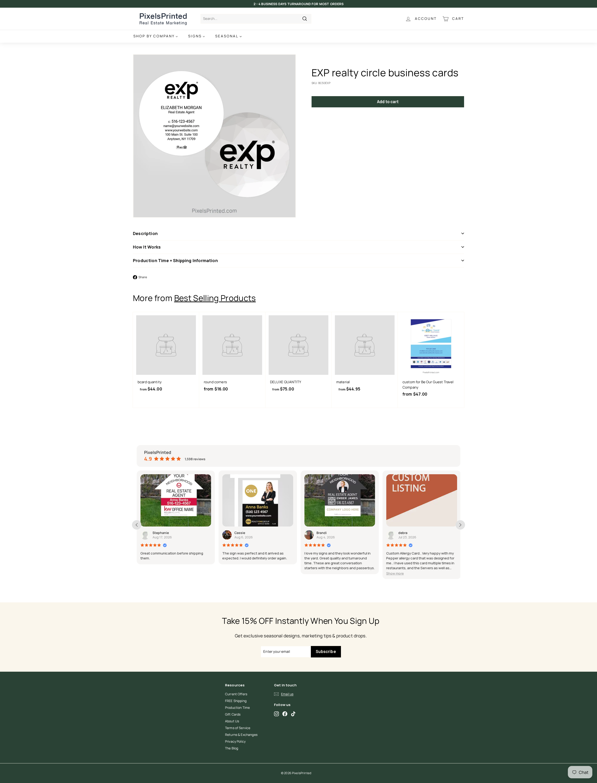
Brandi (321, 533)
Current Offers (236, 694)
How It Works (147, 247)
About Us (232, 721)
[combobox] (256, 19)
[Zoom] (214, 136)
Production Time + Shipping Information (175, 260)
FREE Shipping (235, 701)
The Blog (231, 748)
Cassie (239, 533)
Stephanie (161, 533)
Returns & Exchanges (241, 734)
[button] (395, 573)
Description (145, 233)
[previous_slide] (136, 525)
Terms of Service (237, 728)
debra (402, 533)
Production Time (237, 707)
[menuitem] (155, 36)
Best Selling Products (215, 298)
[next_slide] (460, 525)
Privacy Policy (235, 741)
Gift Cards (233, 714)
